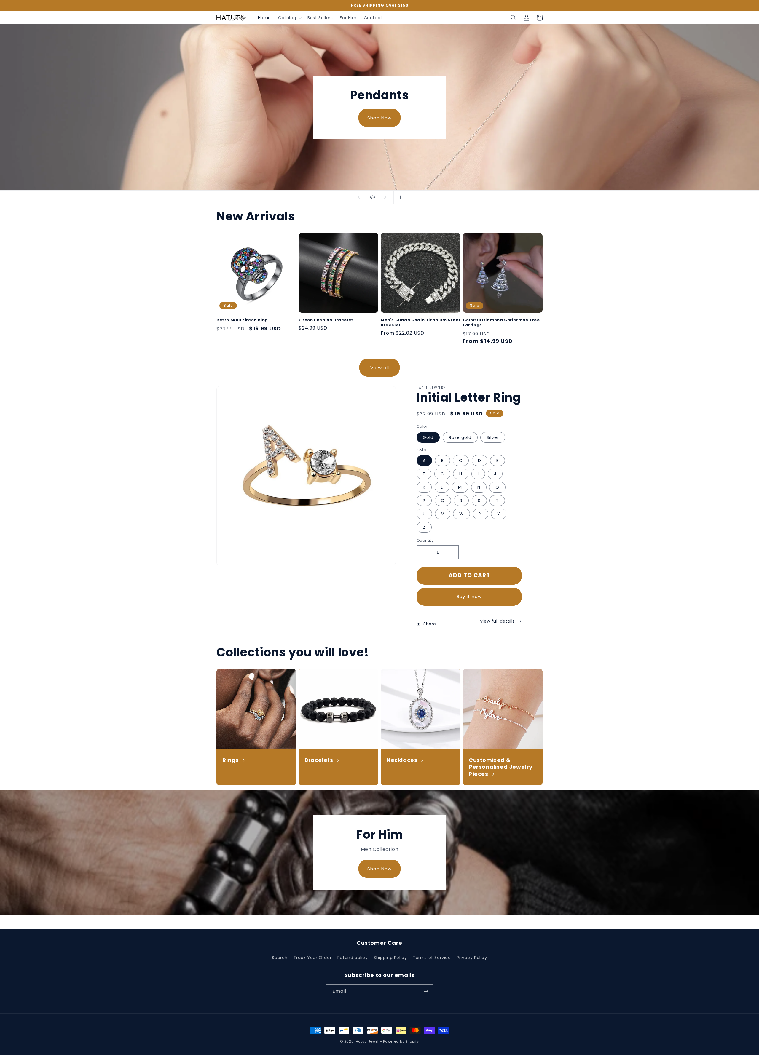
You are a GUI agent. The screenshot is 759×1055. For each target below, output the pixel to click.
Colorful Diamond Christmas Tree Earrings (501, 323)
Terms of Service (432, 957)
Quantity (425, 540)
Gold (428, 437)
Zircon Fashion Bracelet (326, 320)
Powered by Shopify (401, 1041)
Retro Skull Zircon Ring (242, 320)
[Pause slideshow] (399, 197)
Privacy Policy (472, 957)
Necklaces (402, 760)
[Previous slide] (359, 197)
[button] (289, 18)
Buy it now (469, 596)
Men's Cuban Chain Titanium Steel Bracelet (420, 323)
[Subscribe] (426, 991)
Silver (493, 437)
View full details (497, 621)
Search (280, 957)
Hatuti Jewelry (369, 1041)
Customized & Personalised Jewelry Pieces (500, 767)
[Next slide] (385, 197)
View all (379, 368)
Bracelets (318, 760)
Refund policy (352, 957)
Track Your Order (313, 957)
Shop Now (379, 118)
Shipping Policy (390, 957)
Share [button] (429, 624)
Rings (230, 760)
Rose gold (460, 437)
